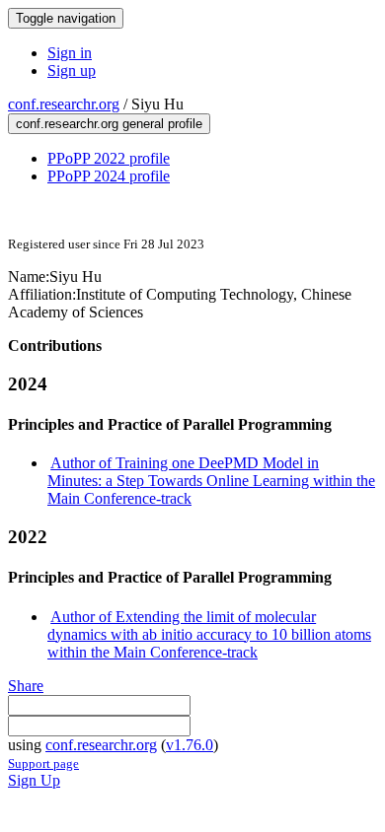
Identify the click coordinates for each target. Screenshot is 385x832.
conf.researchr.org (63, 104)
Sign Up (34, 780)
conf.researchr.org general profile (109, 123)
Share (25, 685)
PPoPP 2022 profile (108, 158)
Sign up (71, 70)
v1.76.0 (189, 744)
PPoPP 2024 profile (108, 176)
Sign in (69, 52)
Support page (43, 763)
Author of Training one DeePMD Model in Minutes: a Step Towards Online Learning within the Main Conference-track (211, 480)
